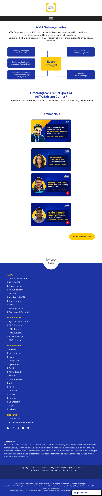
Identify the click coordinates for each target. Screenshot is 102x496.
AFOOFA (12, 305)
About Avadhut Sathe (18, 278)
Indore (11, 383)
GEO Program (15, 325)
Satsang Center (16, 308)
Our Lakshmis (14, 301)
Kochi (11, 387)
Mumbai (12, 349)
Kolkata (12, 375)
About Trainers (15, 290)
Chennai (12, 390)
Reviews (12, 293)
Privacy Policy (69, 470)
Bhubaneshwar (15, 379)
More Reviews (80, 236)
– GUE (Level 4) (14, 340)
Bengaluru (13, 361)
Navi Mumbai (14, 353)
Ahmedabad (14, 372)
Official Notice (32, 470)
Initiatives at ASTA (16, 297)
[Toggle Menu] (51, 18)
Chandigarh (14, 402)
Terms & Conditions (51, 470)
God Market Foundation (19, 312)
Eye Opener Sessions (18, 321)
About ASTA (14, 282)
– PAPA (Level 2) (14, 333)
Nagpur (12, 398)
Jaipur (11, 405)
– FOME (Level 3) (15, 336)
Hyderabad (14, 364)
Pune (11, 357)
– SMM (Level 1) (14, 329)
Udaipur (12, 409)
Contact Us (14, 418)
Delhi (11, 368)
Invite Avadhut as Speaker (20, 422)
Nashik (11, 394)
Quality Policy (15, 286)
